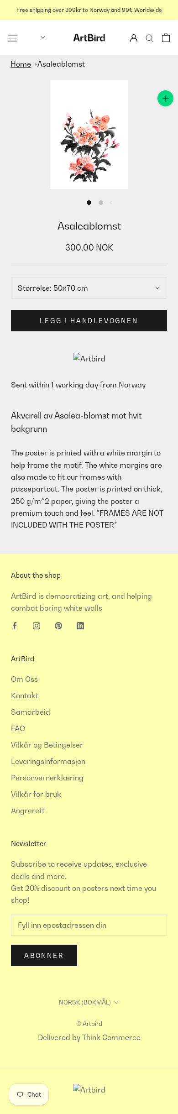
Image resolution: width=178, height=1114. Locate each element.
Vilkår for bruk (36, 794)
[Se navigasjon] (12, 37)
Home (20, 63)
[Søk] (150, 37)
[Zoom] (165, 98)
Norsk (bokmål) (85, 1002)
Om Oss (24, 679)
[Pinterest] (58, 625)
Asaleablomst (61, 63)
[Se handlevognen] (166, 37)
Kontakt (24, 695)
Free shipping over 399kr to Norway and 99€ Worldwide (89, 9)
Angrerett (28, 810)
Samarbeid (30, 712)
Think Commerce (111, 1037)
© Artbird (89, 1023)
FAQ (18, 728)
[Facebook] (14, 625)
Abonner (44, 955)
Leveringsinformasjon (48, 761)
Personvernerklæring (47, 777)
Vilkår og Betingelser (47, 744)
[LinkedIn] (80, 625)
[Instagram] (36, 625)
